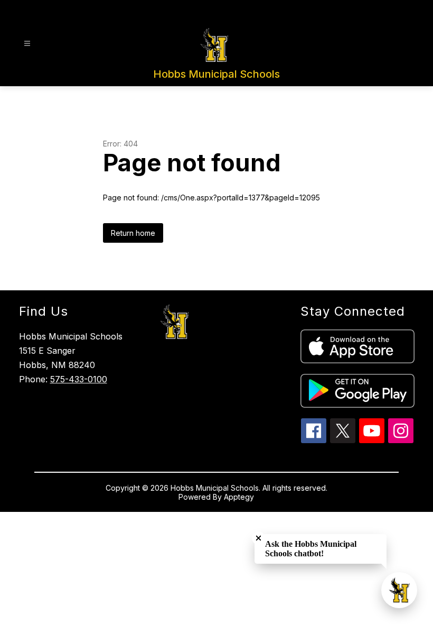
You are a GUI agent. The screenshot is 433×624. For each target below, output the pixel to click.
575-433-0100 (78, 379)
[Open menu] (27, 44)
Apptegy (239, 496)
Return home (133, 232)
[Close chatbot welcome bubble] (258, 538)
